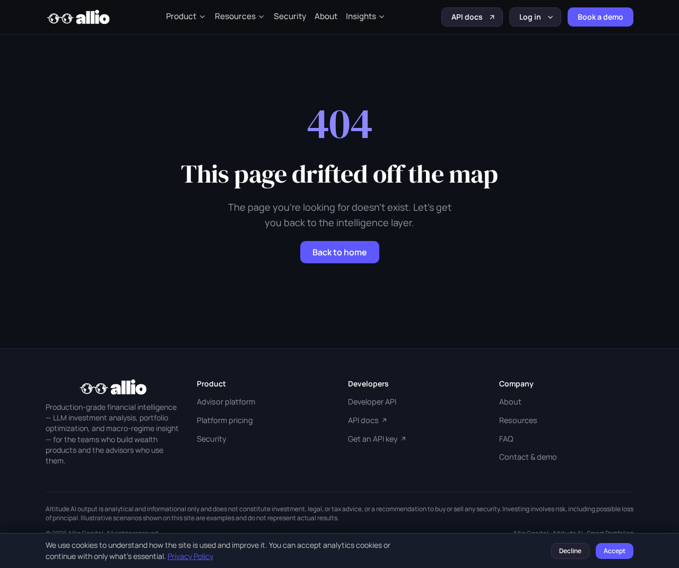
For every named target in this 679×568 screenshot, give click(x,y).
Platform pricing (225, 420)
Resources (235, 16)
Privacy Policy (190, 556)
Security (290, 16)
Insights (361, 16)
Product (181, 16)
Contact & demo (528, 457)
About (326, 16)
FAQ (506, 439)
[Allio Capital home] (78, 17)
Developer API (372, 402)
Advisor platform (226, 402)
